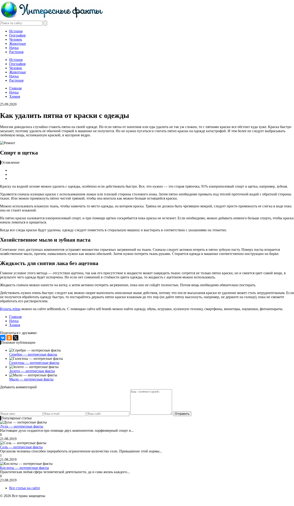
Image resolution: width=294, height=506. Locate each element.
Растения (16, 52)
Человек (15, 39)
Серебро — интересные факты (33, 354)
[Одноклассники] (9, 337)
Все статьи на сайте (24, 488)
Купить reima (10, 309)
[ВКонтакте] (3, 337)
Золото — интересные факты (32, 371)
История (16, 31)
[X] (15, 337)
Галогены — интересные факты (34, 363)
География (17, 35)
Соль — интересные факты (21, 447)
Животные (17, 44)
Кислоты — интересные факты (24, 468)
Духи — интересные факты (21, 426)
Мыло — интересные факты (31, 379)
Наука (14, 48)
